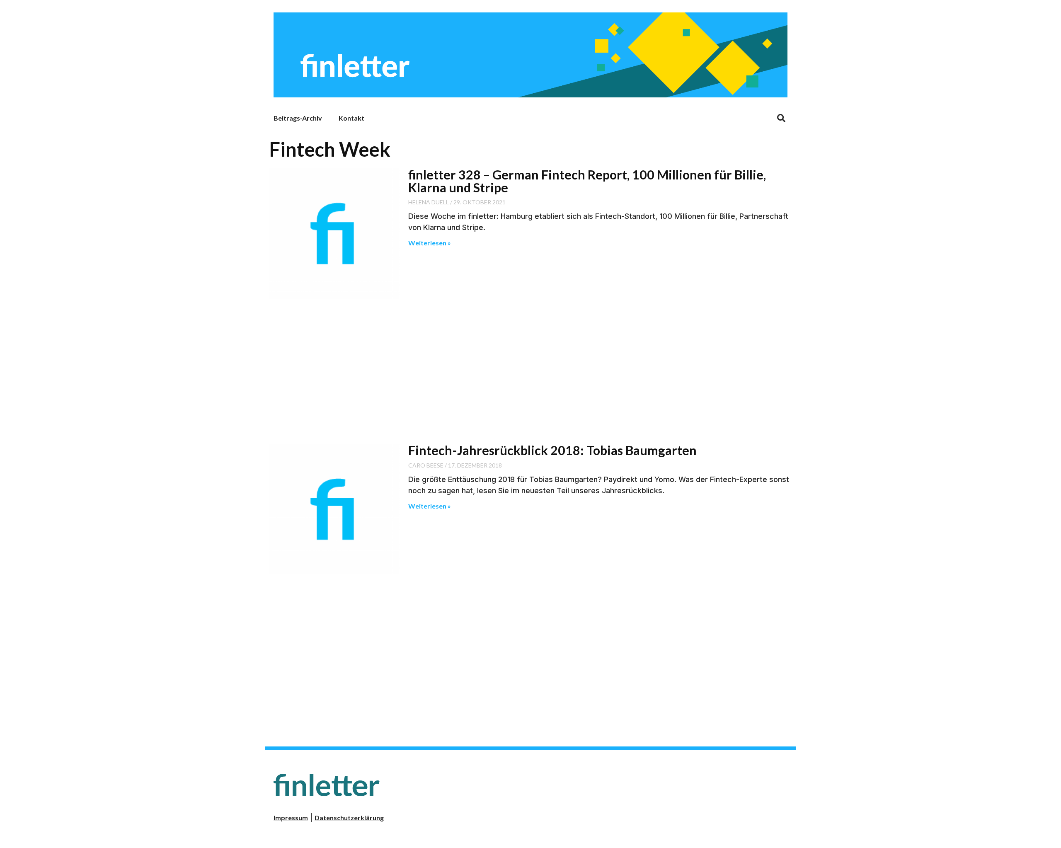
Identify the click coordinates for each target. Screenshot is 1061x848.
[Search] (781, 118)
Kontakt (351, 118)
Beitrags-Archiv (298, 118)
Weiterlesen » (429, 243)
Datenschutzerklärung (349, 817)
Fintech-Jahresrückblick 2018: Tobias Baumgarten (552, 450)
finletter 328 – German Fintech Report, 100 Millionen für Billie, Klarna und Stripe (587, 180)
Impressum (291, 817)
